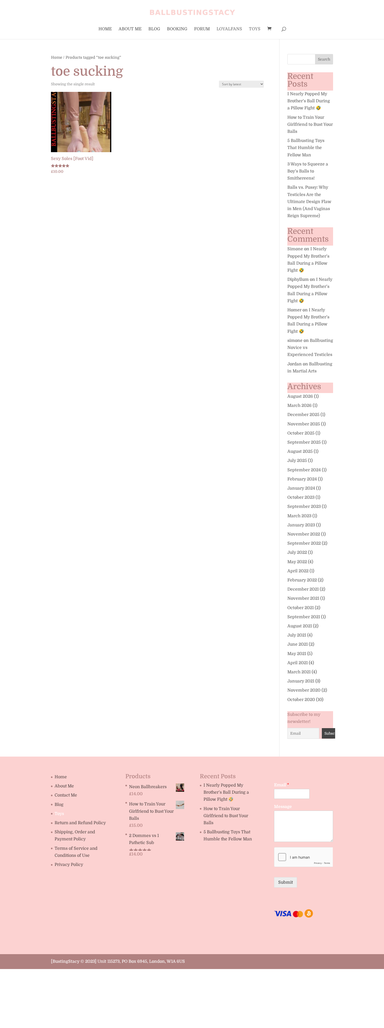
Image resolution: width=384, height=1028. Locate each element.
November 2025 (303, 424)
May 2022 (297, 562)
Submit (285, 882)
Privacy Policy (69, 864)
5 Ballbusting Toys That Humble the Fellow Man (305, 147)
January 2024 (301, 488)
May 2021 (296, 653)
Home (105, 29)
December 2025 (303, 414)
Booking (177, 29)
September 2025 (304, 442)
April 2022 (298, 571)
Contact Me (66, 795)
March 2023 (299, 516)
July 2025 (297, 460)
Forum (202, 29)
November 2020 (304, 690)
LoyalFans (229, 29)
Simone (295, 249)
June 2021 (297, 644)
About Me (130, 29)
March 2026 (299, 405)
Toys (254, 29)
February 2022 (302, 580)
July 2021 (296, 635)
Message (283, 806)
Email (281, 785)
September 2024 (304, 470)
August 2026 (300, 396)
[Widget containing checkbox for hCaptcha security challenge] (303, 857)
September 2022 (304, 543)
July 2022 (297, 552)
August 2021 (299, 626)
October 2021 (300, 607)
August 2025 (300, 451)
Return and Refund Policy (80, 823)
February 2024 (302, 479)
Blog (154, 29)
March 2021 (299, 672)
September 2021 (303, 617)
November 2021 (303, 598)
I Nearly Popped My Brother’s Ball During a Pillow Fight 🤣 (308, 101)
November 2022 (303, 534)
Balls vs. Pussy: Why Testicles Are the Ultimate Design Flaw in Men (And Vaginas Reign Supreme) (309, 201)
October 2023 (301, 497)
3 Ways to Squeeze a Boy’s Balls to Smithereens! (307, 171)
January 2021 (300, 681)
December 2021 (303, 589)
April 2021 (297, 663)
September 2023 (304, 506)
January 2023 (301, 525)
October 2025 (301, 433)
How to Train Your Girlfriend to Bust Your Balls (310, 124)
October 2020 (301, 699)
